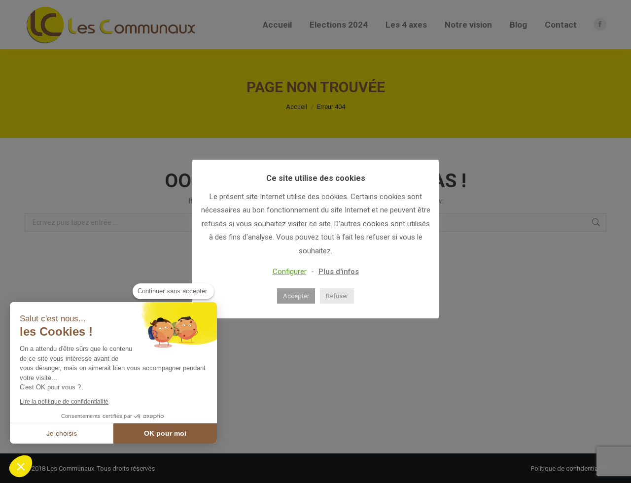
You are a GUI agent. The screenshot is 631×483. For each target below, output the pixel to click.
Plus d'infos (338, 271)
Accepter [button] (296, 296)
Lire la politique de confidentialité (64, 401)
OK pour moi (165, 433)
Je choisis (61, 433)
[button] (21, 466)
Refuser (337, 296)
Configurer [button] (290, 271)
